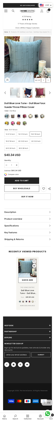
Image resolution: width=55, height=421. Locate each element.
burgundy (29, 301)
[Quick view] (34, 266)
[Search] (13, 10)
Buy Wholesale (21, 188)
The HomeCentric (27, 287)
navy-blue (26, 301)
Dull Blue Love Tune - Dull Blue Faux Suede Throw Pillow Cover (27, 292)
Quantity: (7, 160)
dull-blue (20, 301)
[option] (27, 59)
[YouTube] (27, 364)
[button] (43, 80)
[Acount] (41, 10)
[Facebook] (6, 364)
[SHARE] (49, 189)
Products (14, 32)
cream (32, 301)
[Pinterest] (20, 364)
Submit (41, 355)
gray (23, 301)
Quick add (27, 280)
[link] (43, 188)
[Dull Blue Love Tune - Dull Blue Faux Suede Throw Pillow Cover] (27, 268)
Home (6, 32)
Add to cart (22, 180)
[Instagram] (13, 364)
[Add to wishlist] (34, 261)
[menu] (5, 10)
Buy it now (27, 196)
